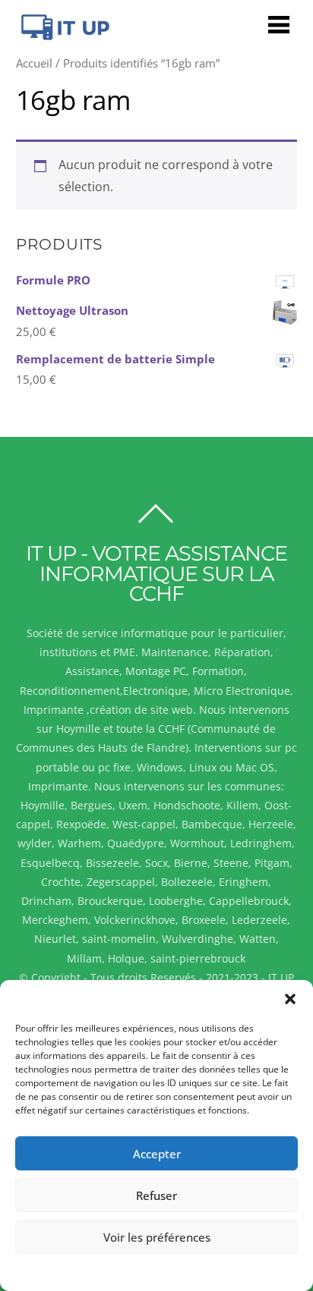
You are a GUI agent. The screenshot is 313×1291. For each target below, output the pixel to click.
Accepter (157, 1153)
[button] (290, 999)
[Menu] (278, 24)
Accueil (34, 63)
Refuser (156, 1195)
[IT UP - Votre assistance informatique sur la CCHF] (63, 35)
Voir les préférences (156, 1237)
